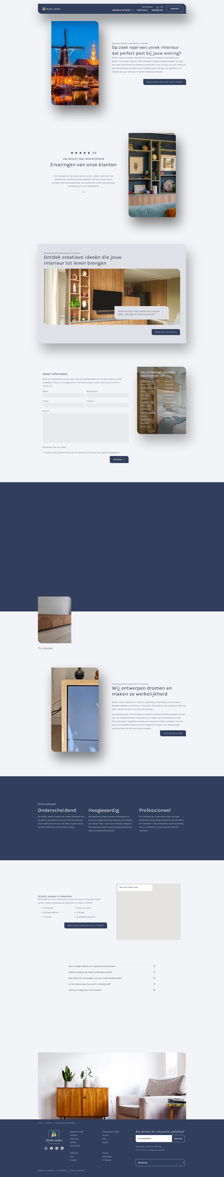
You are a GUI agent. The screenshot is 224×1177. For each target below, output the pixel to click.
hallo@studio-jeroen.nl (157, 1150)
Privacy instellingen (77, 1170)
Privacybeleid (62, 1170)
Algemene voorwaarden (46, 1170)
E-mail (46, 401)
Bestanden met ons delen (54, 447)
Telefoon (91, 401)
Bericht (46, 411)
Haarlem (49, 1123)
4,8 (94, 152)
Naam (45, 391)
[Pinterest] (56, 1148)
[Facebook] (51, 1148)
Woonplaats (92, 391)
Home (40, 1123)
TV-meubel (45, 648)
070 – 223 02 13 (142, 1150)
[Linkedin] (62, 1148)
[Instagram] (46, 1148)
